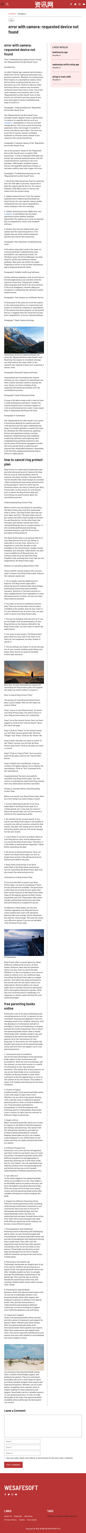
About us (8, 1516)
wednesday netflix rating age (65, 64)
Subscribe (18, 1516)
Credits (22, 1520)
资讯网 (44, 4)
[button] (7, 4)
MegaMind (22, 14)
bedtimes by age (59, 52)
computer (8, 123)
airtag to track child (61, 76)
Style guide (32, 1520)
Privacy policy (10, 1520)
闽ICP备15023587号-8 (53, 1529)
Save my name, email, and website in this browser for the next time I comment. (39, 1458)
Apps (11, 20)
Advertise (28, 1516)
